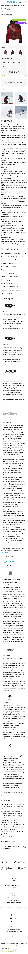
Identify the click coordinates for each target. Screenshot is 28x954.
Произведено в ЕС (14, 900)
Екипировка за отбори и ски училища (14, 885)
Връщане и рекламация (14, 929)
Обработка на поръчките (14, 902)
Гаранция (14, 895)
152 (9, 62)
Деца (10, 5)
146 (4, 62)
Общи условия (14, 927)
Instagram (15, 918)
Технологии (4, 796)
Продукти (6, 5)
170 (4, 66)
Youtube (15, 921)
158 (14, 62)
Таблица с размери (14, 893)
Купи (10, 936)
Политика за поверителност (14, 931)
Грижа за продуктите (14, 898)
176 (9, 66)
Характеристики (14, 943)
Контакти (14, 887)
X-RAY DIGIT (22, 5)
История (14, 880)
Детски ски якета (15, 5)
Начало (2, 5)
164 (19, 62)
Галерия (17, 936)
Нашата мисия (14, 883)
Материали (4, 552)
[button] (25, 31)
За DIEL (14, 878)
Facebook (15, 915)
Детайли (14, 939)
